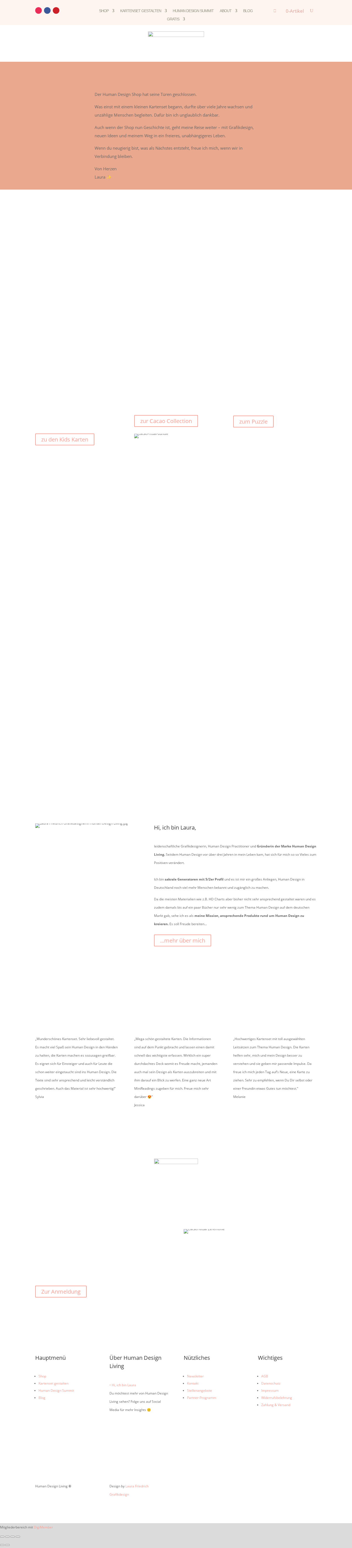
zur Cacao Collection (166, 421)
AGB (264, 1376)
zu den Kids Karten (64, 439)
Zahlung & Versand (275, 1404)
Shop (104, 11)
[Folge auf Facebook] (47, 10)
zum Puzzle (253, 421)
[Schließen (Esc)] (18, 1537)
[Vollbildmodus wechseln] (7, 1537)
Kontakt (193, 1383)
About (226, 11)
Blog (248, 11)
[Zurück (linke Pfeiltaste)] (2, 1545)
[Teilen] (12, 1537)
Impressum (270, 1390)
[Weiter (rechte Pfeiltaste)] (7, 1545)
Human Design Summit (193, 11)
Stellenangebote (199, 1390)
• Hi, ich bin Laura (122, 1385)
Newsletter (195, 1376)
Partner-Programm (201, 1397)
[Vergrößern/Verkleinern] (2, 1537)
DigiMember (43, 1527)
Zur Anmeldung (61, 1291)
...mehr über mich (182, 940)
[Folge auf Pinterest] (56, 10)
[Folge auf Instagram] (38, 10)
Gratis (173, 19)
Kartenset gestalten (140, 11)
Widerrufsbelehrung (276, 1397)
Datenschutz (270, 1383)
